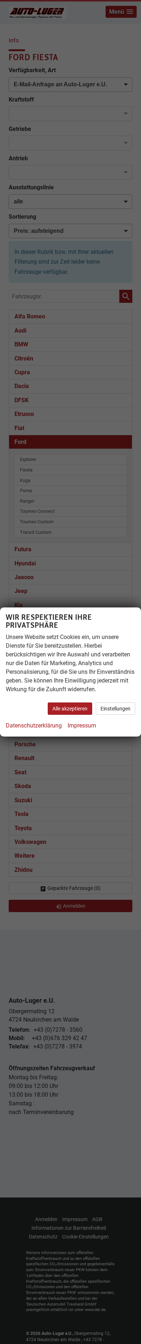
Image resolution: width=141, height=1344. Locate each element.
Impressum (82, 725)
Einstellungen (116, 709)
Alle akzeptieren (69, 709)
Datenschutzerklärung (34, 725)
